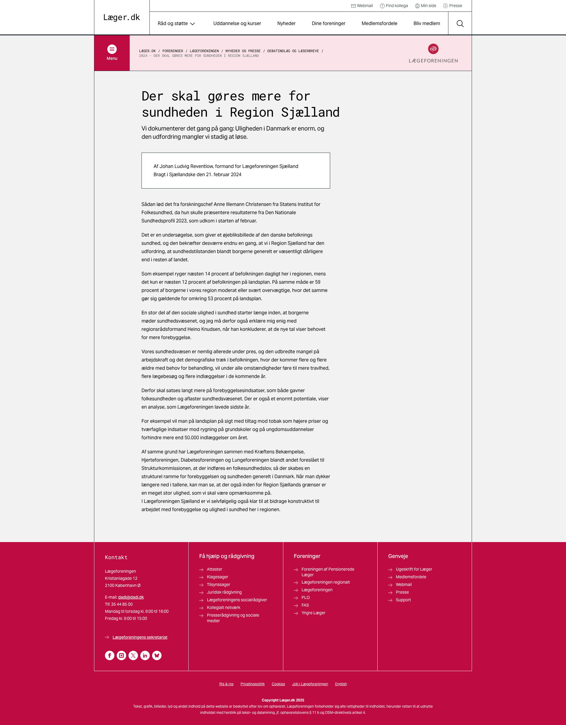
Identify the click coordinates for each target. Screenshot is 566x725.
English (341, 684)
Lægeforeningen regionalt (326, 582)
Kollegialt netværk (223, 607)
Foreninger (172, 50)
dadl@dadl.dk (131, 597)
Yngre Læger (313, 612)
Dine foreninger (328, 23)
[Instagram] (121, 655)
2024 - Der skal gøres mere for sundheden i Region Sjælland (199, 55)
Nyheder (286, 23)
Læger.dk (147, 50)
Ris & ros (226, 684)
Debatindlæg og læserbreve (293, 50)
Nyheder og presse (243, 50)
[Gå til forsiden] (122, 18)
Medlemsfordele (379, 23)
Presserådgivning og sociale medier (233, 617)
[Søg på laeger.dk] (460, 23)
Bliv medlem (427, 23)
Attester (214, 569)
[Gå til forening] (433, 53)
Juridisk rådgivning (224, 592)
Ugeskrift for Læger (414, 569)
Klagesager (217, 576)
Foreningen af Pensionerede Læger (328, 572)
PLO (306, 597)
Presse (455, 5)
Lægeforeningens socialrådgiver (237, 599)
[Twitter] (133, 655)
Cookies (278, 684)
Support (403, 599)
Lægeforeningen (204, 50)
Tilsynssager (218, 584)
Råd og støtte (173, 23)
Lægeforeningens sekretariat (140, 637)
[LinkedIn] (145, 655)
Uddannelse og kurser (237, 23)
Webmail (365, 5)
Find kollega (397, 5)
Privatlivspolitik (253, 684)
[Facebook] (109, 655)
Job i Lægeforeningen (310, 684)
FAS (305, 605)
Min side (428, 5)
